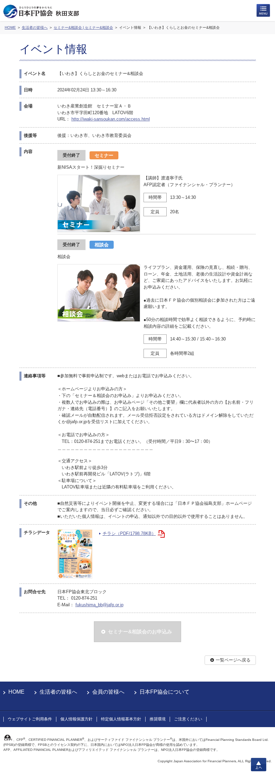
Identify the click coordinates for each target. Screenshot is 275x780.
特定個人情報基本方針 (121, 719)
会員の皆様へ (108, 692)
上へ (259, 765)
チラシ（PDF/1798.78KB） (129, 533)
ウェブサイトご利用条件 (30, 719)
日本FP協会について (164, 692)
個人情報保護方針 (76, 719)
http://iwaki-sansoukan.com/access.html (110, 119)
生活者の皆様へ (58, 692)
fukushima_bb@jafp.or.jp (99, 604)
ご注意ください (188, 719)
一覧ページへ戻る (233, 659)
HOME (16, 692)
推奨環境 (158, 719)
